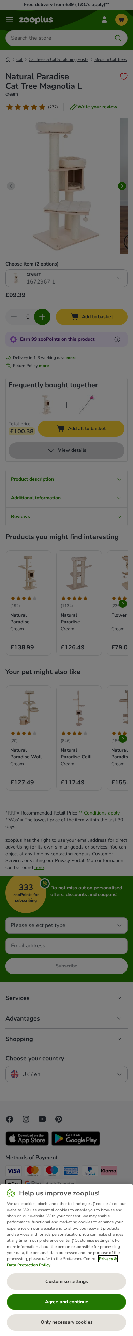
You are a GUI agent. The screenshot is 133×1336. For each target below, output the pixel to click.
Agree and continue (66, 1302)
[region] (66, 1260)
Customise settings (66, 1281)
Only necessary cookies (67, 1322)
